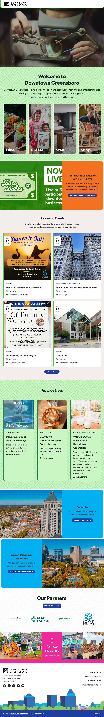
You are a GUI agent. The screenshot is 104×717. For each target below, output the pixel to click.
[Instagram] (13, 685)
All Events (51, 372)
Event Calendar (91, 676)
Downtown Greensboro (18, 713)
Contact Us (93, 680)
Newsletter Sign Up (89, 684)
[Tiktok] (18, 685)
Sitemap (97, 713)
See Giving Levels (51, 605)
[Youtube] (22, 685)
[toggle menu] (100, 4)
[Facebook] (4, 685)
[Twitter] (9, 685)
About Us (94, 672)
